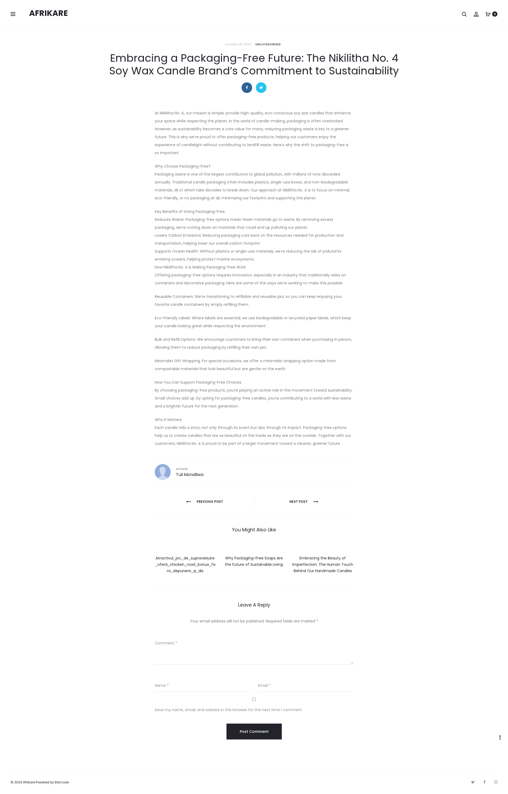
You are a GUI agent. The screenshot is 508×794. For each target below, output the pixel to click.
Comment (166, 643)
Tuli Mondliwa (189, 475)
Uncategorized (268, 44)
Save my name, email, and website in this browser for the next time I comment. (229, 709)
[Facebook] (484, 782)
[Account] (476, 14)
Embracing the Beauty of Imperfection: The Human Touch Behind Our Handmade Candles (322, 564)
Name (162, 685)
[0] (488, 14)
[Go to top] (500, 737)
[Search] (464, 14)
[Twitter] (473, 782)
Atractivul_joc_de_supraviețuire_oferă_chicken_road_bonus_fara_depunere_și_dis (185, 564)
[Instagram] (495, 782)
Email (264, 685)
